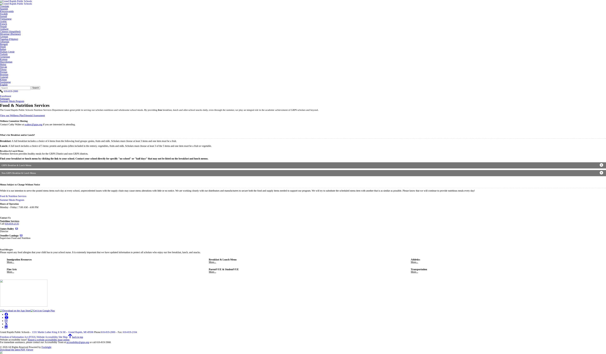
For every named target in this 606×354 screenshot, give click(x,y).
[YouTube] (6, 317)
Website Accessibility (47, 337)
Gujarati (4, 77)
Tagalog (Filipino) (9, 39)
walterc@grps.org (33, 124)
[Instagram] (6, 320)
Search (35, 88)
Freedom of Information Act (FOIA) (18, 337)
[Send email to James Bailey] (16, 228)
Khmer (3, 79)
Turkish (4, 54)
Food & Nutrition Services (13, 196)
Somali (3, 16)
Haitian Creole (7, 52)
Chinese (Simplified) (10, 31)
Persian (3, 72)
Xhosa (3, 69)
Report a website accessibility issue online (48, 339)
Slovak (3, 67)
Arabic (3, 21)
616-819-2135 (12, 223)
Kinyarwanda (7, 11)
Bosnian (4, 74)
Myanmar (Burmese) (10, 34)
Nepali (3, 26)
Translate (4, 6)
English (4, 84)
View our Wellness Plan (12, 115)
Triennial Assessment (34, 115)
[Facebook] (6, 314)
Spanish (4, 9)
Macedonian (6, 62)
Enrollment (5, 96)
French (3, 24)
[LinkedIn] (6, 327)
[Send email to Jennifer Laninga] (21, 235)
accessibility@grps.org (77, 342)
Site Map (63, 337)
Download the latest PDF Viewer (16, 349)
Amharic (4, 29)
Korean (3, 59)
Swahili (4, 14)
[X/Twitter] (6, 324)
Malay (3, 64)
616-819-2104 (130, 332)
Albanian (4, 41)
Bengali (4, 44)
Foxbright (46, 347)
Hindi (3, 47)
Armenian (5, 57)
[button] (303, 165)
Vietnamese (6, 19)
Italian (3, 49)
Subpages (5, 99)
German (4, 36)
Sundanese (5, 82)
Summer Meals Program (12, 101)
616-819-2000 (11, 91)
